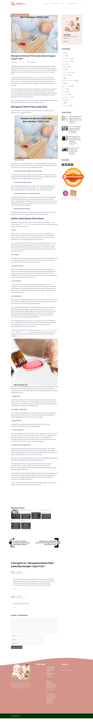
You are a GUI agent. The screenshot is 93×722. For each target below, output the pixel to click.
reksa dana (18, 596)
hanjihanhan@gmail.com (67, 670)
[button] (80, 4)
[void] (64, 41)
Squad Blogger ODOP (67, 97)
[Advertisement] (34, 496)
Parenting (64, 92)
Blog (63, 3)
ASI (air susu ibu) (25, 332)
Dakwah (64, 64)
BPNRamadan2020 (66, 58)
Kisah (63, 83)
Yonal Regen (18, 572)
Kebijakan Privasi (73, 3)
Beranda (47, 3)
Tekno (63, 100)
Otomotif (64, 89)
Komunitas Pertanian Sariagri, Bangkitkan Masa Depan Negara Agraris (21, 542)
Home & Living (65, 75)
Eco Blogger (65, 67)
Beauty (63, 55)
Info (63, 78)
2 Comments (22, 62)
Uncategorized (65, 105)
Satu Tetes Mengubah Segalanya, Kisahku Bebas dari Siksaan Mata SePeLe (51, 684)
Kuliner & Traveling (66, 86)
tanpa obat (20, 336)
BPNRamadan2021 (66, 61)
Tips (63, 103)
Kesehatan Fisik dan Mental (21, 15)
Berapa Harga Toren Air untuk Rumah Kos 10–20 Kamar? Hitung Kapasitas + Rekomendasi (75, 140)
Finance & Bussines (66, 72)
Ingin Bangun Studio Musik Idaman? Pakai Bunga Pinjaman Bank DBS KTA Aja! (46, 542)
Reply (14, 588)
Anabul (63, 53)
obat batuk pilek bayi (25, 224)
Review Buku (65, 94)
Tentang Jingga (56, 3)
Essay (63, 69)
